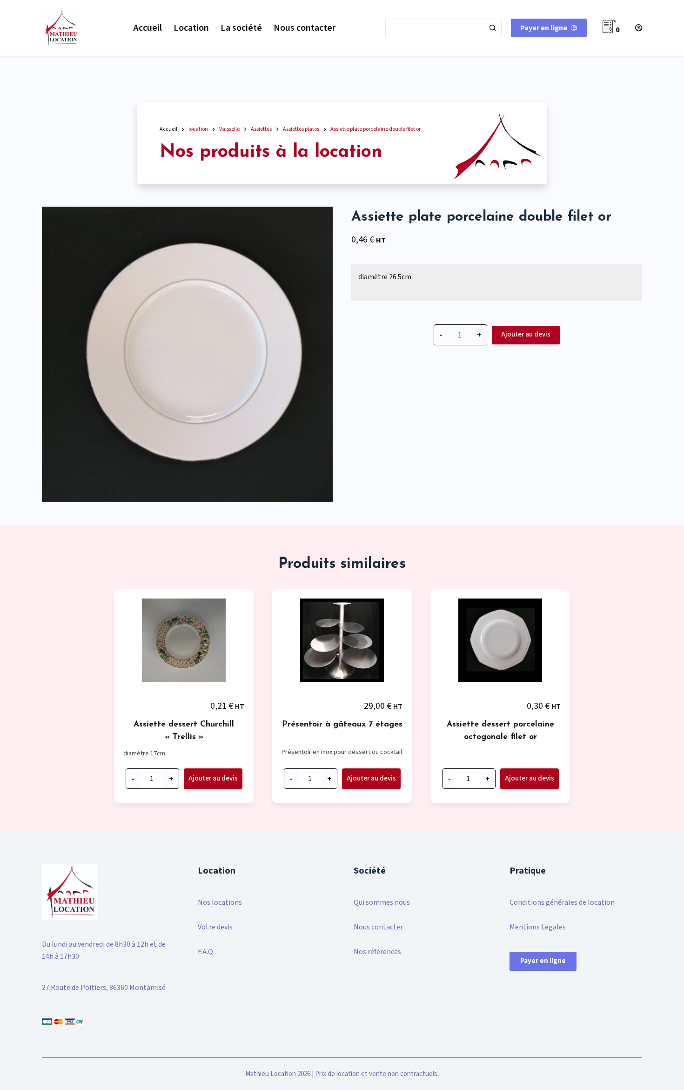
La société (241, 28)
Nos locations (220, 902)
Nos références (377, 952)
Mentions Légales (538, 927)
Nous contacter (304, 28)
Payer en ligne (543, 28)
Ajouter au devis (525, 334)
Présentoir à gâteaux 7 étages (342, 724)
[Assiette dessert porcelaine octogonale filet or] (500, 643)
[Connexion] (638, 27)
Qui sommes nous (382, 902)
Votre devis (215, 927)
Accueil (148, 28)
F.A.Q (205, 952)
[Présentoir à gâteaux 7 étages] (342, 643)
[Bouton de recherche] (492, 28)
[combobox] (434, 28)
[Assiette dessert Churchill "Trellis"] (183, 643)
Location (191, 28)
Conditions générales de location (562, 902)
